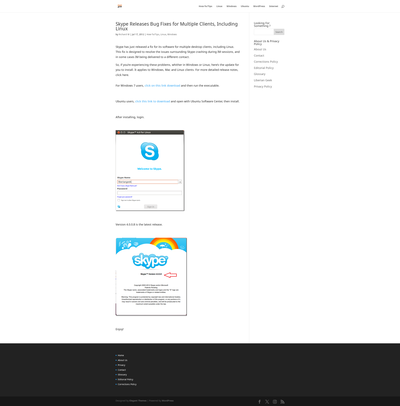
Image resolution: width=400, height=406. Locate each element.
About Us (260, 49)
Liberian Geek (263, 80)
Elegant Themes (138, 400)
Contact (259, 55)
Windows (232, 6)
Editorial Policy (264, 68)
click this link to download (152, 101)
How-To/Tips (205, 6)
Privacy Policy (263, 86)
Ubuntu (245, 6)
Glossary (259, 74)
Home (121, 355)
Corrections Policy (266, 61)
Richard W (124, 34)
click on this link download (162, 85)
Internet (273, 6)
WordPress (259, 6)
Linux (219, 6)
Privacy (121, 364)
